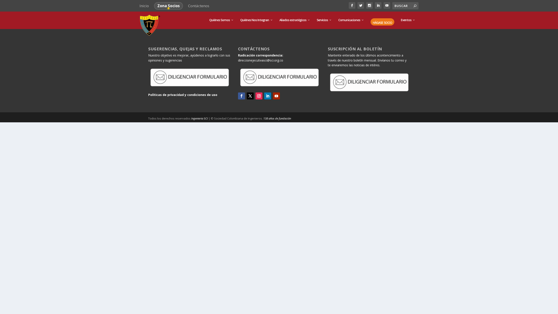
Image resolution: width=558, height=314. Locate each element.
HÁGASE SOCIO (382, 23)
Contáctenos (198, 5)
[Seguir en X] (250, 95)
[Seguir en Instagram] (258, 95)
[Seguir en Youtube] (276, 95)
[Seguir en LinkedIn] (267, 95)
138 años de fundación (277, 118)
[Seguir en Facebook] (241, 95)
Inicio (144, 5)
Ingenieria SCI (199, 118)
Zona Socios (168, 5)
